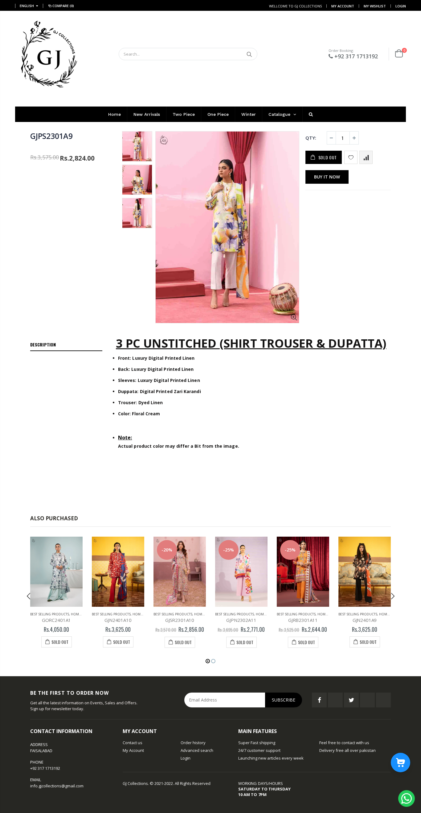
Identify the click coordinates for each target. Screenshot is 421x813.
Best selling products (49, 614)
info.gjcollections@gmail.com (57, 786)
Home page (80, 614)
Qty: (310, 138)
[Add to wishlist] (351, 157)
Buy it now (327, 177)
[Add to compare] (366, 157)
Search (249, 54)
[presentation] (28, 596)
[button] (208, 661)
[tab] (66, 345)
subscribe (283, 700)
